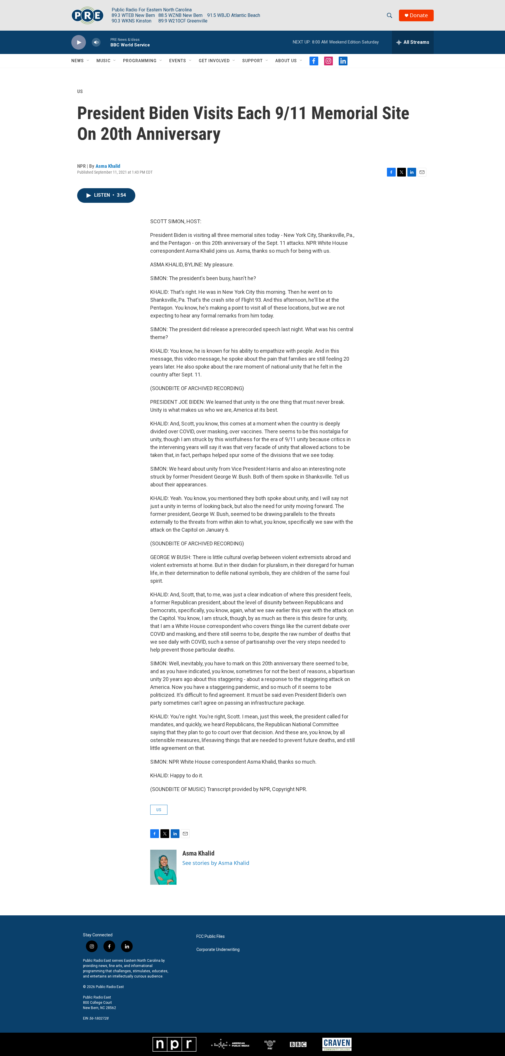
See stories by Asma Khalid (215, 862)
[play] (78, 42)
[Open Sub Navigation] (88, 60)
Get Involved (214, 60)
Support (252, 60)
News (77, 60)
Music (103, 60)
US (80, 91)
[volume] (96, 42)
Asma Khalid (108, 166)
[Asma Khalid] (163, 867)
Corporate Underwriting (218, 949)
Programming (140, 60)
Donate (419, 15)
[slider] (105, 42)
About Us (286, 60)
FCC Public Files (210, 936)
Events (177, 60)
